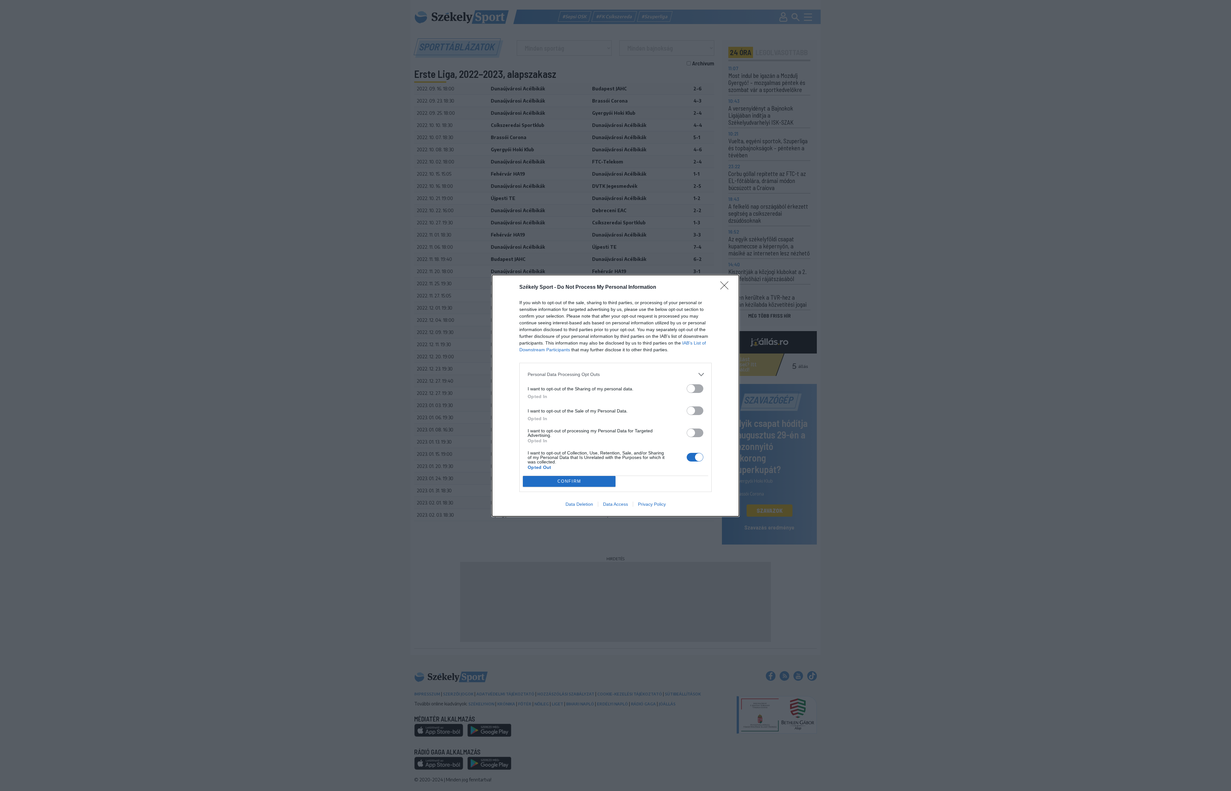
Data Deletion (579, 504)
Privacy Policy (652, 504)
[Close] (726, 287)
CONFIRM (569, 481)
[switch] (695, 388)
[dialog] (615, 395)
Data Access (615, 504)
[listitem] (615, 374)
